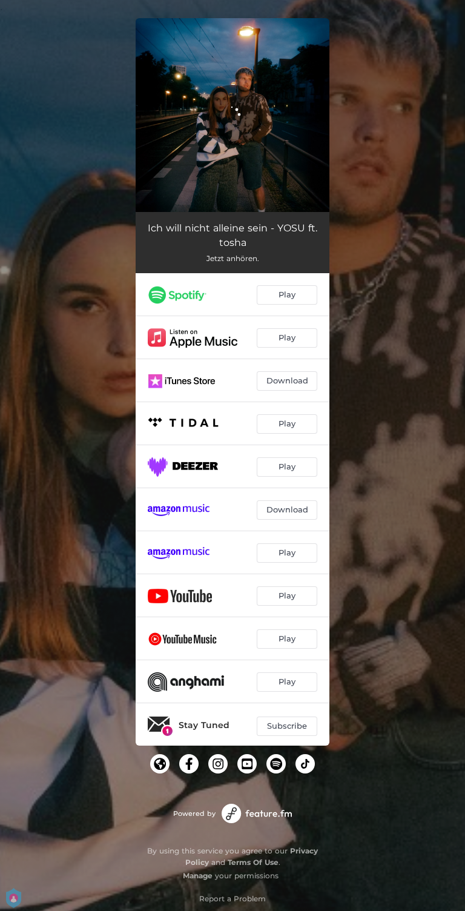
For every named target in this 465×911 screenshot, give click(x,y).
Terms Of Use (253, 862)
